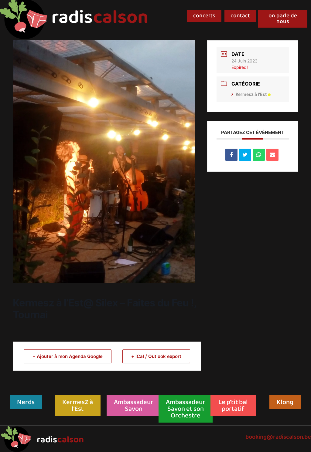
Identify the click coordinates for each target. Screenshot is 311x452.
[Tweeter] (245, 155)
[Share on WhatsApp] (259, 155)
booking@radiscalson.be (278, 437)
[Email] (272, 155)
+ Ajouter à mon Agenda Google (67, 356)
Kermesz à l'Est (251, 94)
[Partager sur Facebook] (231, 155)
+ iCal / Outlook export (156, 356)
